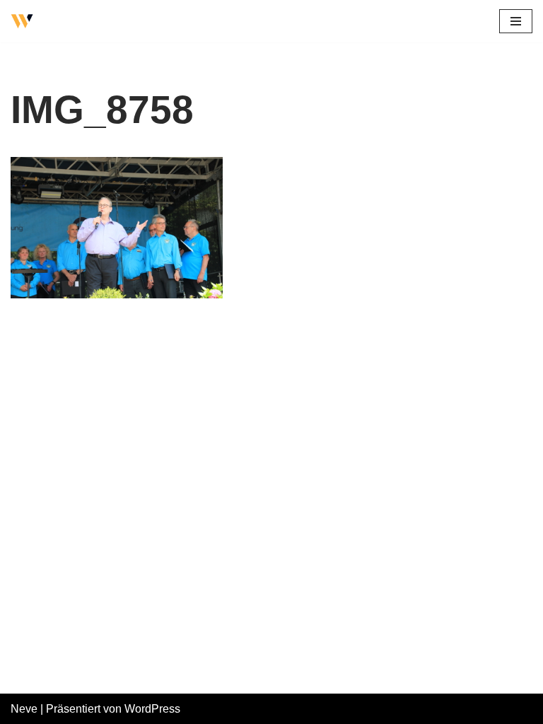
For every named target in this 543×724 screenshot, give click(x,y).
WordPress (152, 709)
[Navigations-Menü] (515, 21)
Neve (24, 709)
